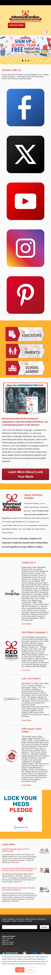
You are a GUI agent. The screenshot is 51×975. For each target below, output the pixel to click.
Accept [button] (19, 970)
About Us (11, 919)
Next (49, 45)
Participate (6, 921)
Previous (2, 45)
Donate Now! (17, 25)
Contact (29, 921)
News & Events (31, 919)
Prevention (20, 919)
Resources (41, 919)
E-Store (14, 921)
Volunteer (21, 921)
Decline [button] (31, 970)
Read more (15, 862)
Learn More (26, 624)
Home (5, 919)
